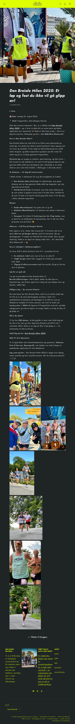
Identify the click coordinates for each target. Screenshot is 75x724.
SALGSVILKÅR (59, 672)
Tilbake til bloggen (39, 637)
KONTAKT (57, 668)
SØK (56, 663)
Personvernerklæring (64, 717)
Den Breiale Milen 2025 (35, 333)
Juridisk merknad (65, 719)
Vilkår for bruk (25, 719)
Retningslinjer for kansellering (61, 721)
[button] (4, 4)
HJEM (56, 658)
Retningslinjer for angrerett (48, 717)
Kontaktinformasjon (52, 719)
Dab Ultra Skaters (22, 717)
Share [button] (13, 111)
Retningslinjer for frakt (38, 719)
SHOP (56, 654)
